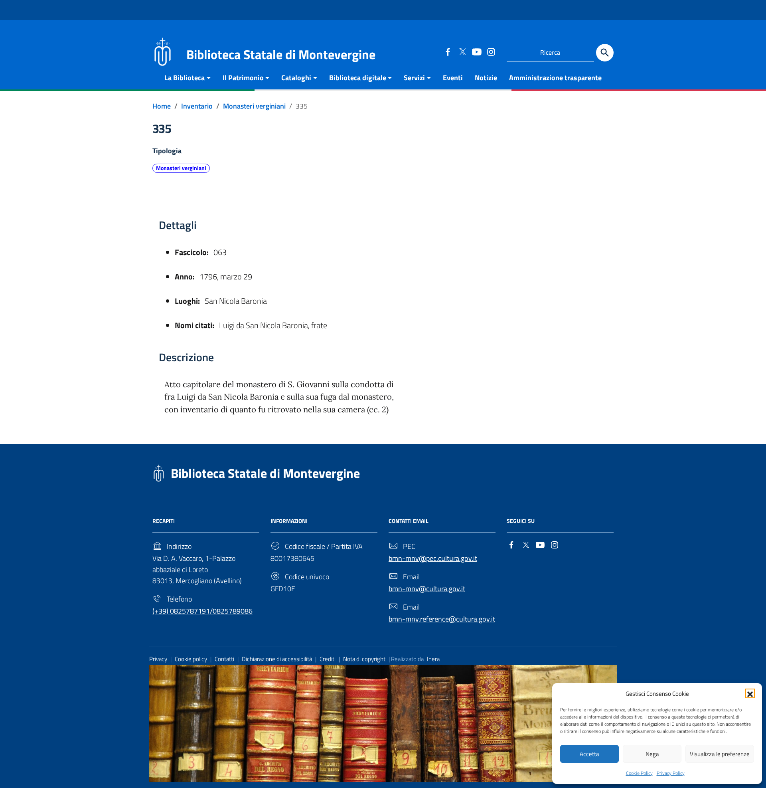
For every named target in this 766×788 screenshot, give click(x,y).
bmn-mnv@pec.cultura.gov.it (433, 558)
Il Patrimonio (243, 77)
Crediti (328, 658)
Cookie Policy (639, 773)
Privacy (158, 658)
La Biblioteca (184, 77)
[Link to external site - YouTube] (476, 51)
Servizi (414, 77)
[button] (750, 693)
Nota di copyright (364, 658)
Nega (652, 753)
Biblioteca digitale (357, 77)
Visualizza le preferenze (720, 753)
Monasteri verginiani (181, 168)
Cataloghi (296, 77)
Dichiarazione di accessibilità (277, 658)
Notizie (486, 77)
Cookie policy (191, 658)
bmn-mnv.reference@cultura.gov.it (442, 619)
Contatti (224, 658)
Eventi (453, 77)
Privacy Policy (671, 773)
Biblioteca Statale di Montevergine (265, 473)
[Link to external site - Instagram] (491, 51)
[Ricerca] (605, 52)
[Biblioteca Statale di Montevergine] (162, 51)
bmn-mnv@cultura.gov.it (427, 588)
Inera (433, 658)
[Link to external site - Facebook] (447, 51)
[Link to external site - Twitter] (462, 51)
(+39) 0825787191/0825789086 (202, 611)
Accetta (589, 753)
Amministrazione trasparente (555, 77)
